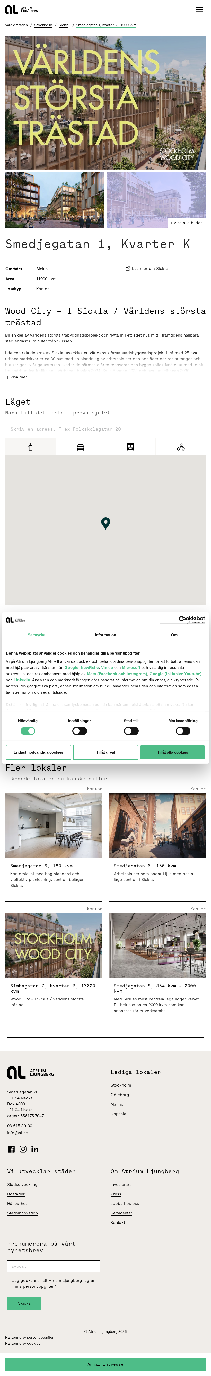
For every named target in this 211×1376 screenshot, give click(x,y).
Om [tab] (174, 635)
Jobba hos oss (125, 1203)
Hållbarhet (17, 1203)
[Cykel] (181, 446)
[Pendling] (130, 446)
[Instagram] (23, 1149)
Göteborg (120, 1094)
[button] (200, 9)
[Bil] (80, 446)
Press (116, 1194)
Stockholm (43, 25)
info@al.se (17, 1132)
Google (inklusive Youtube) (175, 673)
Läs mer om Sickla (150, 268)
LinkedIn (22, 679)
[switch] (79, 731)
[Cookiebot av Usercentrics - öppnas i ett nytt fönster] (182, 620)
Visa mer (18, 377)
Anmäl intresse (105, 1364)
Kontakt (118, 1222)
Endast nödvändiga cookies (38, 752)
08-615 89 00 (19, 1125)
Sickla (63, 25)
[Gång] (30, 446)
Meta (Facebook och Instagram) (117, 673)
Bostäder (16, 1194)
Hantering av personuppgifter (29, 1337)
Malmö (117, 1104)
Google (71, 667)
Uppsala (118, 1113)
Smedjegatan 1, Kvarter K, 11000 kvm (106, 25)
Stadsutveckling (22, 1184)
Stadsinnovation (22, 1213)
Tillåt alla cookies (172, 752)
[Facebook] (11, 1149)
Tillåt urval (105, 752)
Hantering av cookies (22, 1343)
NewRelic (90, 667)
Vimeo (107, 667)
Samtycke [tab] (37, 635)
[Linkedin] (35, 1149)
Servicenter (121, 1213)
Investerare (121, 1184)
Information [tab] (105, 635)
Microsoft (131, 667)
